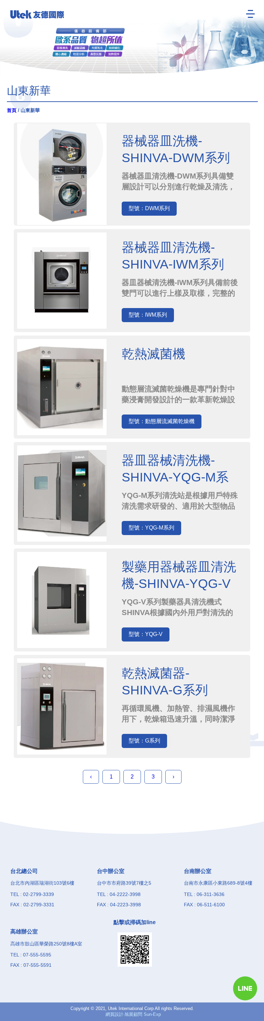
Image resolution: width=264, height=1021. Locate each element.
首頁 (11, 110)
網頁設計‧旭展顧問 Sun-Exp (133, 1014)
